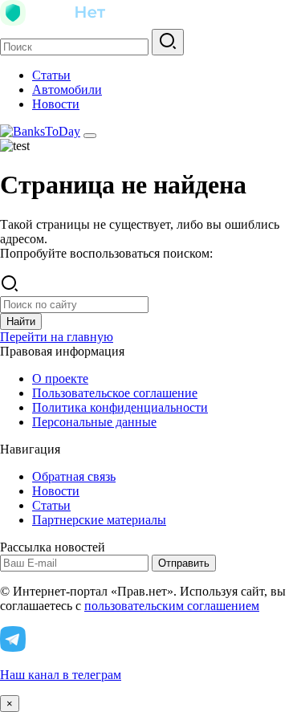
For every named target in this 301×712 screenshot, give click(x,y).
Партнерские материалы (99, 520)
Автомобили (67, 89)
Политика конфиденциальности (120, 407)
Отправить (183, 563)
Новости (55, 104)
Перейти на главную (56, 337)
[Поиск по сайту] (168, 42)
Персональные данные (94, 422)
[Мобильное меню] (89, 135)
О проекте (60, 378)
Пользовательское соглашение (114, 393)
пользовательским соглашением (171, 605)
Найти (20, 321)
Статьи (51, 75)
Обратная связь (74, 476)
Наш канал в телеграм (60, 674)
